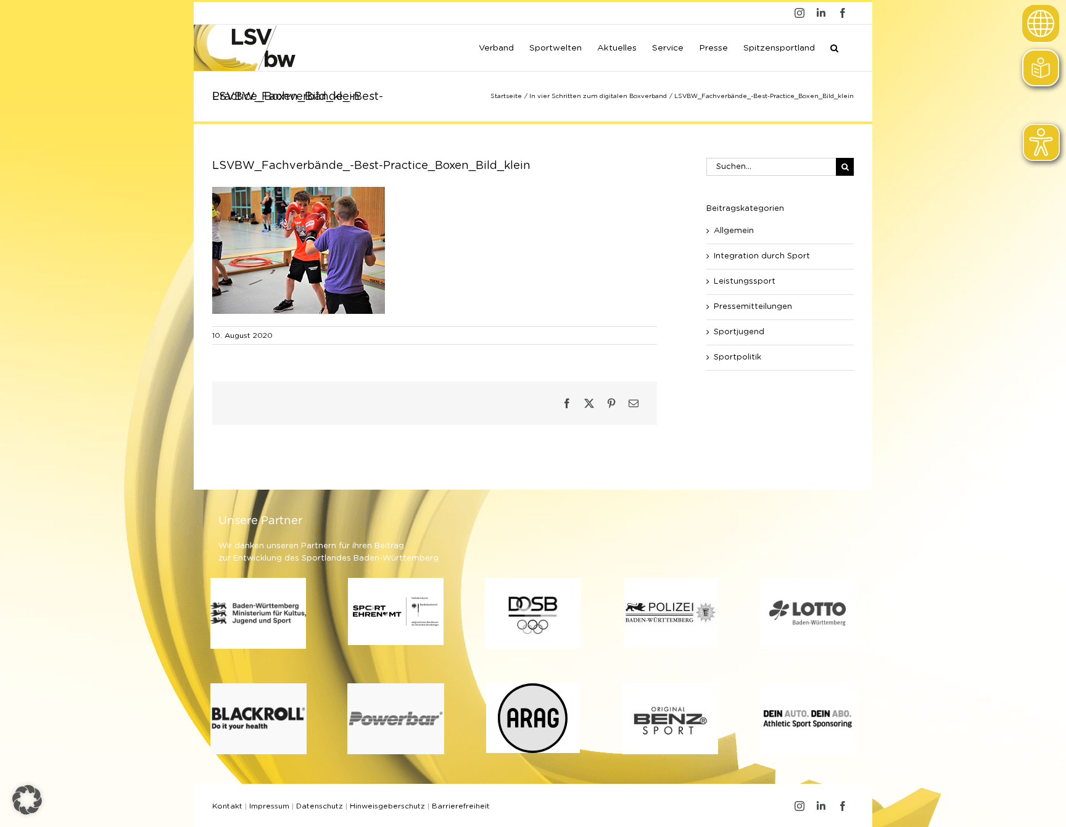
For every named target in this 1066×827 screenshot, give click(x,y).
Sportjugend (739, 332)
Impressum (269, 806)
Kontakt (227, 806)
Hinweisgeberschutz (387, 806)
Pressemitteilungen (753, 307)
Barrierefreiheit (461, 806)
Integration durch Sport (762, 256)
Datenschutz (319, 806)
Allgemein (734, 231)
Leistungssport (744, 282)
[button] (834, 47)
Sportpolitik (737, 357)
